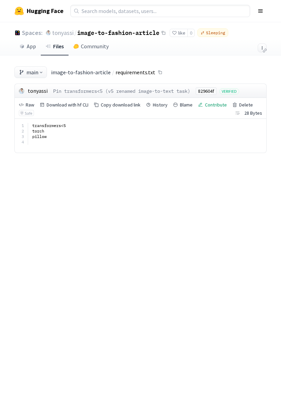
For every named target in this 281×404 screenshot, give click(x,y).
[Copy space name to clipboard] (163, 33)
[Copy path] (160, 72)
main (32, 72)
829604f (206, 91)
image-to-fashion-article (118, 32)
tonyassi (63, 33)
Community (95, 46)
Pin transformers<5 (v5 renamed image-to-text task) (121, 91)
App (31, 46)
